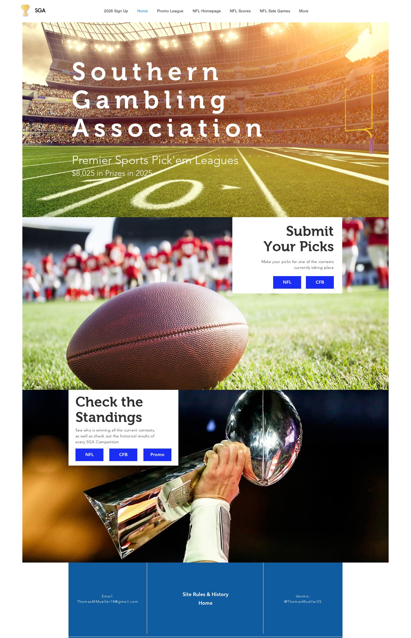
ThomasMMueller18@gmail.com (107, 601)
